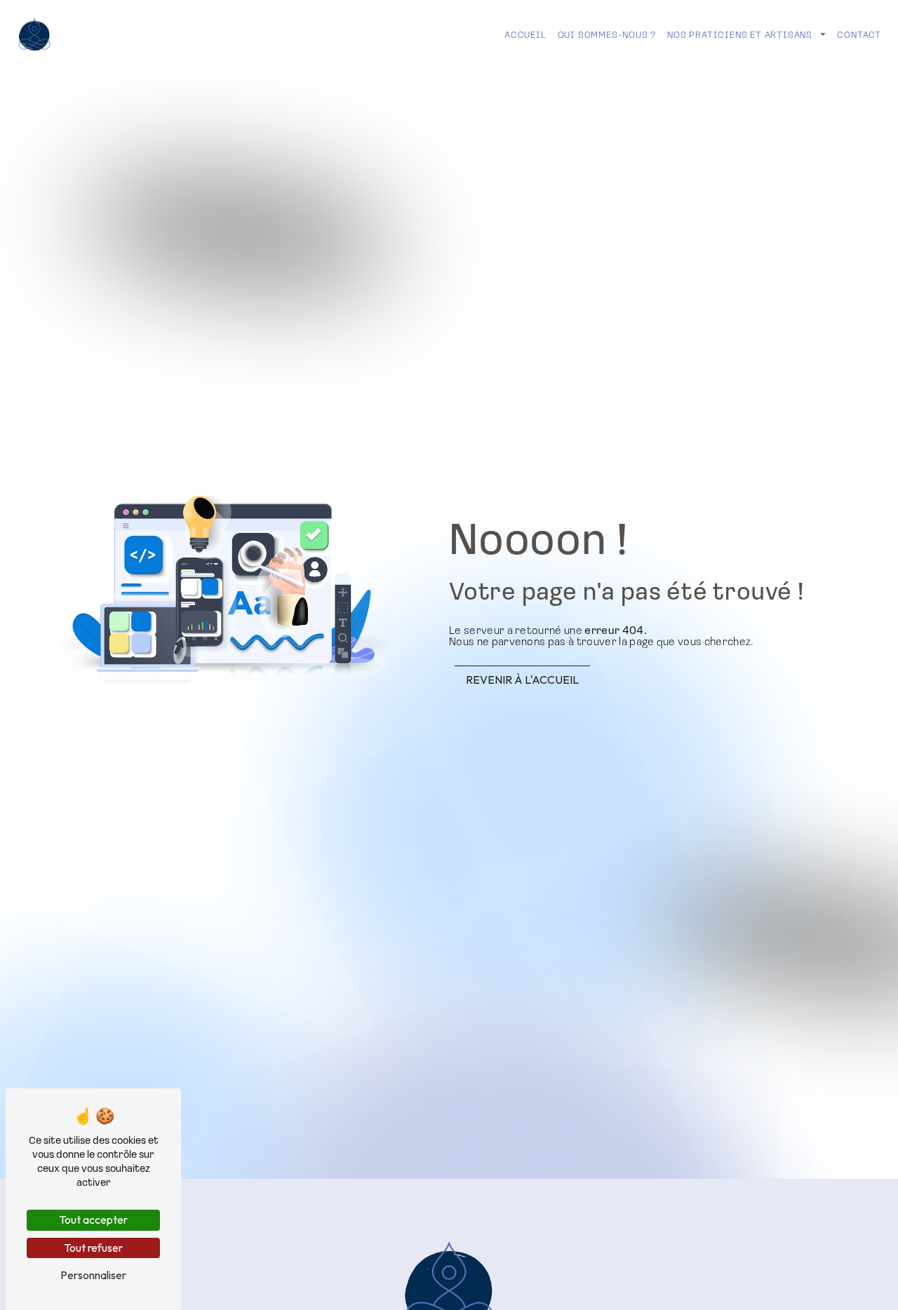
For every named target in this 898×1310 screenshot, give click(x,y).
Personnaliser (93, 1275)
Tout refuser (93, 1248)
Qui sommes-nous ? (607, 34)
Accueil (525, 34)
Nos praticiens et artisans (739, 34)
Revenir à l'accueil (522, 680)
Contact (859, 34)
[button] (822, 34)
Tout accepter (93, 1220)
